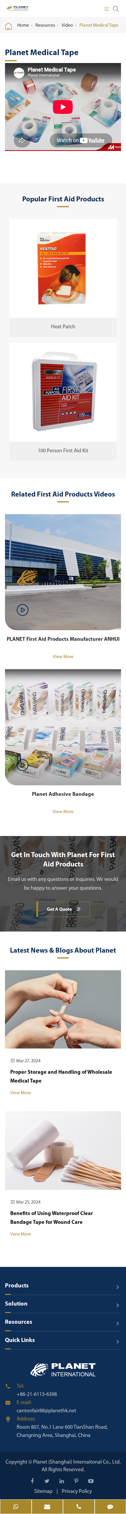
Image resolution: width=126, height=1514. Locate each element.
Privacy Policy (77, 1491)
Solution (16, 1304)
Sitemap (43, 1491)
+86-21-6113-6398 (37, 1394)
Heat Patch (63, 327)
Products (17, 1286)
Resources (45, 25)
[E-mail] (47, 1507)
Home (23, 25)
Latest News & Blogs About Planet (63, 950)
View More (63, 657)
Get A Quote (64, 909)
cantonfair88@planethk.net (46, 1411)
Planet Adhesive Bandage (63, 794)
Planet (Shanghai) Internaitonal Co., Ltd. (77, 1462)
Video (67, 25)
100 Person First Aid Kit (63, 451)
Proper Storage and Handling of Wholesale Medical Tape (61, 1077)
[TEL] (78, 1507)
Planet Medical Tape (98, 25)
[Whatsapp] (15, 1507)
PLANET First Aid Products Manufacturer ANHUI (63, 639)
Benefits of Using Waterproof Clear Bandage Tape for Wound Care (51, 1218)
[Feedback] (110, 1507)
